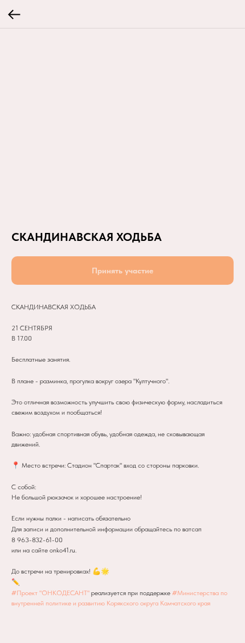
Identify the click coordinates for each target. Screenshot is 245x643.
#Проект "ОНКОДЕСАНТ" (50, 593)
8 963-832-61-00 (37, 540)
